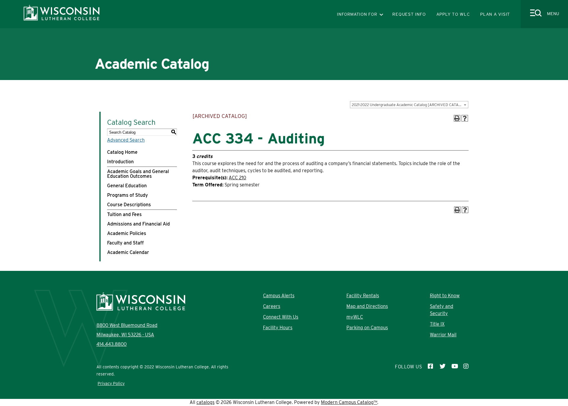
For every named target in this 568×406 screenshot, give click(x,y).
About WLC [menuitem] (152, 90)
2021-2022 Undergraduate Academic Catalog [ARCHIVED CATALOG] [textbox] (409, 105)
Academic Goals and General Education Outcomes (138, 174)
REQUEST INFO (409, 14)
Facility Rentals (362, 295)
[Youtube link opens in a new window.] (454, 366)
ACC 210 (237, 177)
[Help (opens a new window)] (465, 118)
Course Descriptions (129, 204)
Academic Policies (126, 233)
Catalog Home (122, 152)
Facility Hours (277, 327)
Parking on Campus (367, 327)
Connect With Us (280, 317)
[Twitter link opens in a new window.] (443, 366)
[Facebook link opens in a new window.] (431, 366)
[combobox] (409, 104)
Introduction (120, 161)
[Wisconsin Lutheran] (61, 19)
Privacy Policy (111, 383)
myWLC (354, 317)
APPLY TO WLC (453, 14)
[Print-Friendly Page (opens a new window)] (457, 118)
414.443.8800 (111, 344)
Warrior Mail (443, 335)
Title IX (437, 324)
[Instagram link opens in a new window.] (466, 366)
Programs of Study (127, 195)
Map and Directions (367, 306)
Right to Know (445, 295)
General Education (127, 185)
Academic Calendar (128, 252)
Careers (271, 306)
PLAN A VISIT (495, 14)
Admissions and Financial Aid (138, 224)
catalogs (205, 402)
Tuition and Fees (124, 214)
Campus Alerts (278, 295)
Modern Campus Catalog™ (349, 402)
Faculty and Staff (125, 243)
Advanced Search (126, 140)
